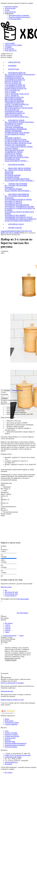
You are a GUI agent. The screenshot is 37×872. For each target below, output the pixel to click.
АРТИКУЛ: (4, 251)
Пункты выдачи (10, 8)
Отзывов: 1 (7, 390)
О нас (7, 731)
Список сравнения (11, 724)
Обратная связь (10, 741)
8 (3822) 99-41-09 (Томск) (13, 757)
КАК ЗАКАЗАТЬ (10, 50)
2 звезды (7, 627)
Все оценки (9, 623)
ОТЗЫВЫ (8, 47)
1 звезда (7, 625)
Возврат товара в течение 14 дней (12, 699)
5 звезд (7, 632)
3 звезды (7, 628)
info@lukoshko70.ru (11, 762)
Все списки (8, 772)
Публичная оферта (15, 19)
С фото (21, 635)
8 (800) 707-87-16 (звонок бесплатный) (18, 755)
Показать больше (11, 660)
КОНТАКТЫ (9, 49)
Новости (8, 740)
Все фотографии (23, 599)
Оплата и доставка (11, 733)
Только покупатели (9, 635)
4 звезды (7, 630)
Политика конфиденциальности (19, 17)
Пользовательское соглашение (19, 15)
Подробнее (8, 764)
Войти (7, 719)
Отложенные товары (12, 722)
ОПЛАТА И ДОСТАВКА (13, 45)
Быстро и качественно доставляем (12, 683)
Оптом (7, 10)
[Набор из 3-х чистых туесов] (18, 539)
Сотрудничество (10, 12)
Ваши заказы (9, 721)
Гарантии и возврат (11, 6)
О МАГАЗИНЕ (10, 43)
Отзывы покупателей (12, 736)
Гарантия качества (7, 691)
